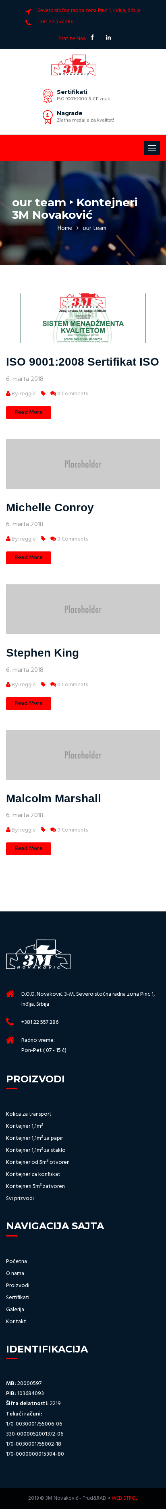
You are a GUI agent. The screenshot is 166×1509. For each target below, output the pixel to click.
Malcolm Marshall (53, 798)
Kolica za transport (29, 1114)
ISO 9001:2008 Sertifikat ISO (82, 362)
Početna (16, 1262)
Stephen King (42, 653)
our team (94, 228)
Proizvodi (17, 1286)
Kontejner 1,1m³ (24, 1127)
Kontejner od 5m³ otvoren (38, 1163)
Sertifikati (17, 1298)
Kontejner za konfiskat (33, 1175)
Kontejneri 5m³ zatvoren (35, 1187)
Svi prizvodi (20, 1199)
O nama (15, 1274)
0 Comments (72, 394)
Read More (28, 412)
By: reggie (23, 394)
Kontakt (16, 1322)
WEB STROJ (125, 1498)
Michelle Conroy (50, 507)
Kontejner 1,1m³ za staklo (36, 1151)
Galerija (15, 1310)
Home (65, 228)
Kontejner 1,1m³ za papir (34, 1139)
